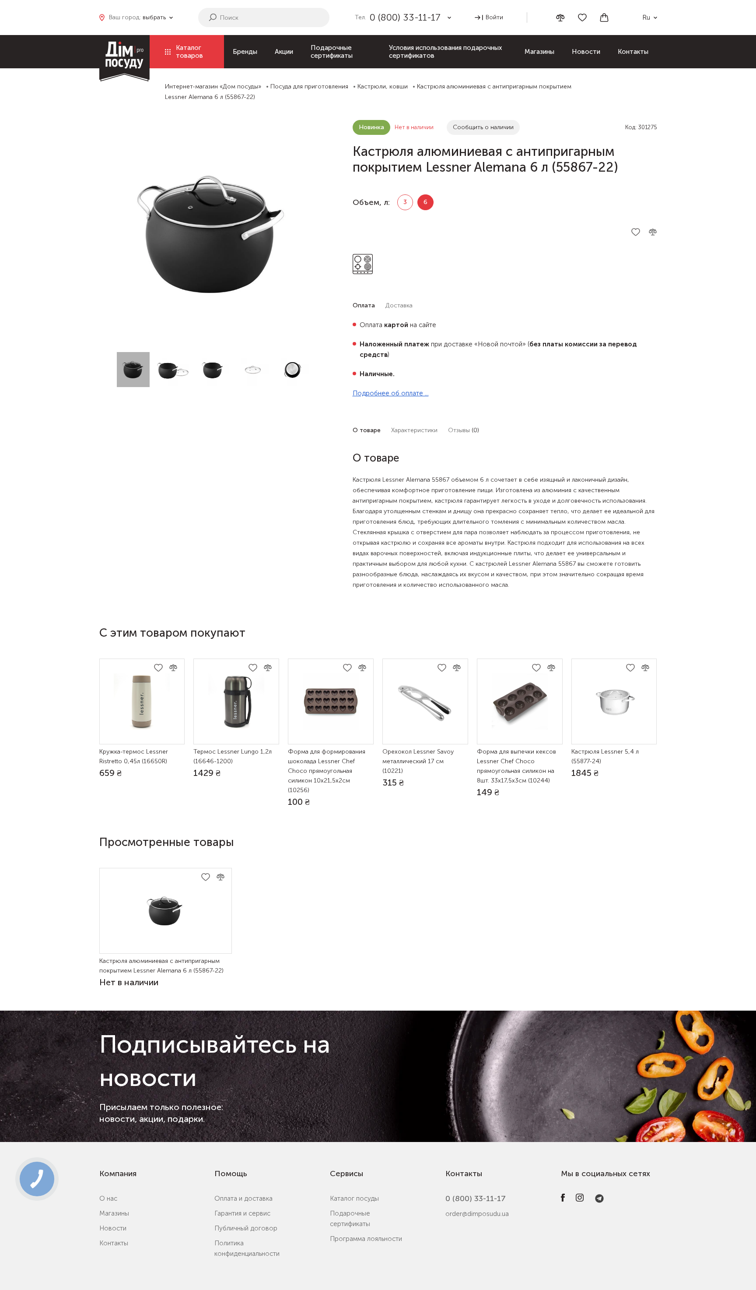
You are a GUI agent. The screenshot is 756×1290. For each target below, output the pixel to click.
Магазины (539, 52)
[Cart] (604, 17)
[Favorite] (582, 17)
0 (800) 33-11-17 (475, 1198)
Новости (586, 52)
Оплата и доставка (243, 1198)
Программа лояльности (366, 1239)
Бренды (245, 52)
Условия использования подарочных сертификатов (445, 52)
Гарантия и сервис (242, 1213)
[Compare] (560, 17)
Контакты (633, 52)
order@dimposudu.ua (477, 1214)
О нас (108, 1198)
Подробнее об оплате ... (391, 393)
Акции (284, 52)
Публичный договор (245, 1228)
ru (646, 17)
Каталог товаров (189, 52)
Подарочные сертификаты (332, 52)
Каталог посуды (354, 1198)
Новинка (371, 127)
